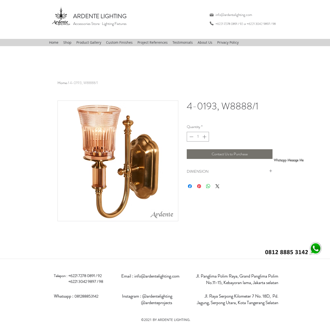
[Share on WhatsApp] (208, 186)
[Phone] (211, 23)
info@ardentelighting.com (233, 14)
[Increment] (204, 136)
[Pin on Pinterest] (199, 186)
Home (62, 82)
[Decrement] (190, 136)
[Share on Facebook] (190, 186)
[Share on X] (217, 186)
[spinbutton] (197, 136)
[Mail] (211, 15)
